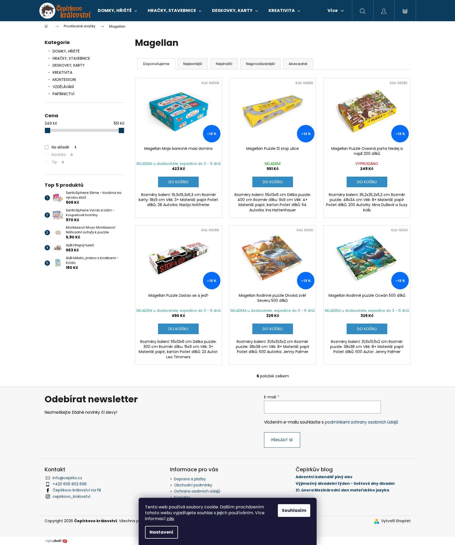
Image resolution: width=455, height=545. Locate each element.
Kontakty (182, 497)
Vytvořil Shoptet (396, 521)
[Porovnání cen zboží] (56, 540)
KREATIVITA (62, 72)
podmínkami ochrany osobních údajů (361, 422)
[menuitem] (117, 10)
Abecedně (298, 63)
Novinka (62, 154)
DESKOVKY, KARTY (69, 65)
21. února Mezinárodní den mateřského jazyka (342, 490)
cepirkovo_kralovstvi (71, 496)
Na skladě (64, 147)
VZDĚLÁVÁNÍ (63, 86)
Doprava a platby (190, 479)
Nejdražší (224, 63)
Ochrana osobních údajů (197, 491)
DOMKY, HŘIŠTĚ (66, 51)
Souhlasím (294, 510)
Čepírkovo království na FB (77, 490)
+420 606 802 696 (70, 484)
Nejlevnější (192, 63)
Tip (58, 162)
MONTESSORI (64, 79)
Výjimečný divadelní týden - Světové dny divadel (345, 484)
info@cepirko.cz (67, 478)
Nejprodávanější (260, 63)
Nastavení (161, 532)
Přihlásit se (282, 440)
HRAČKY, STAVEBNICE (71, 58)
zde (170, 519)
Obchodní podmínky (193, 485)
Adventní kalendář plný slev (324, 477)
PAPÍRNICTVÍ (63, 94)
